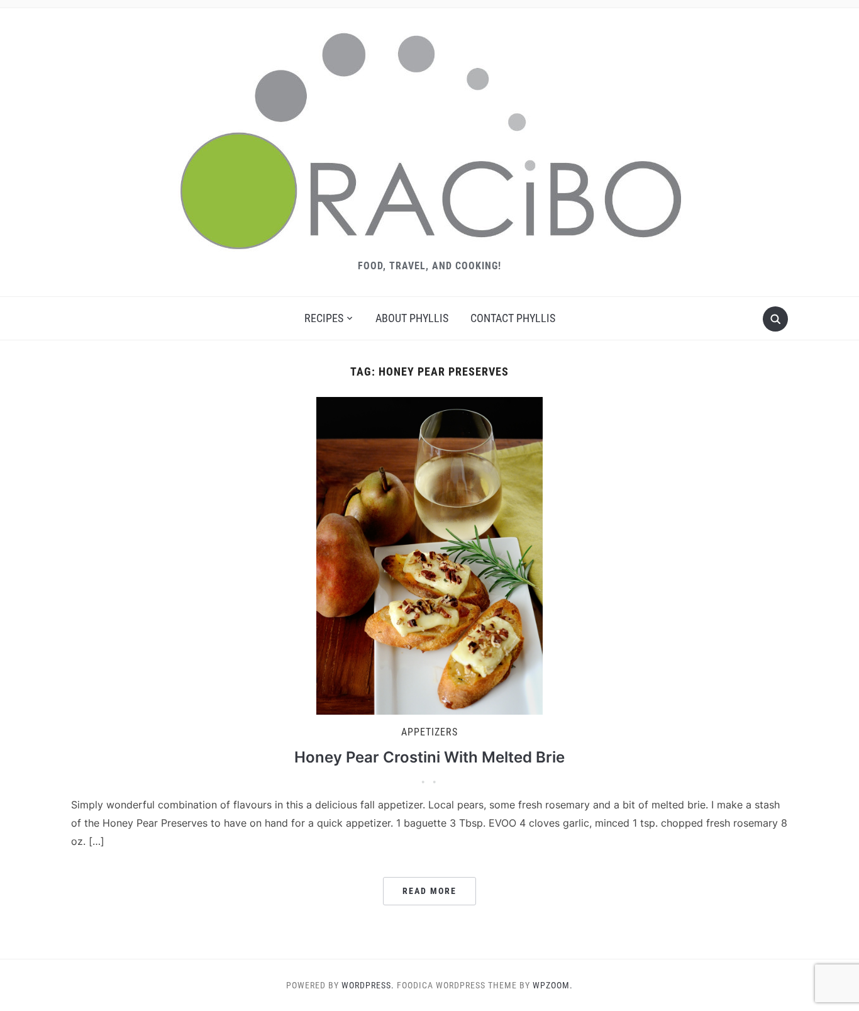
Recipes (323, 318)
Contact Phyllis (512, 318)
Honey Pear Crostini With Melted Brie (429, 757)
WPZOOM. (553, 985)
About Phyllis (411, 318)
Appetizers (429, 732)
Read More (429, 891)
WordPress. (367, 985)
